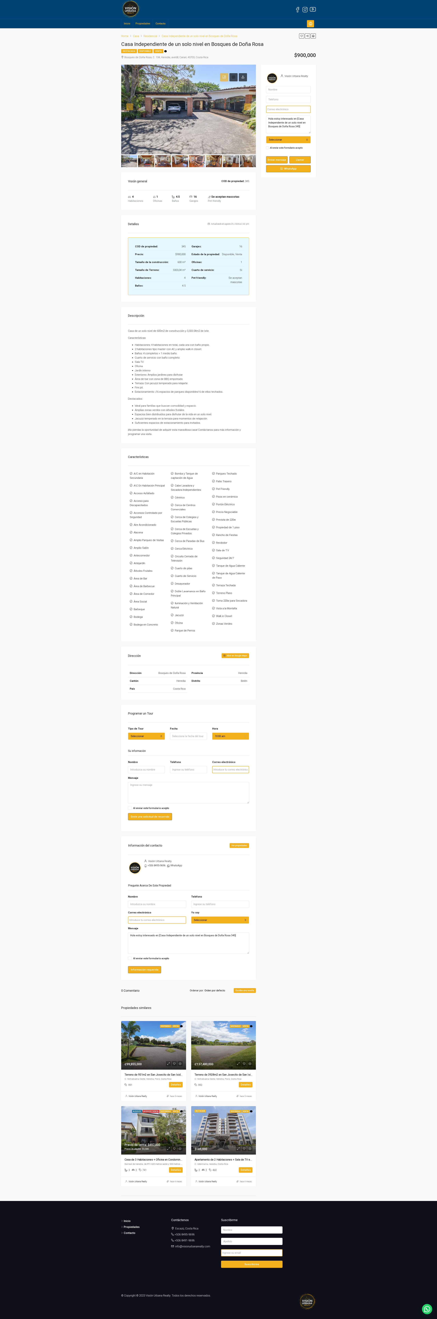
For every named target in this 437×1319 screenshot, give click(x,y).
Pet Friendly (223, 489)
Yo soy (195, 912)
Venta (158, 51)
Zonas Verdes (224, 623)
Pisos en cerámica (227, 496)
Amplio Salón (141, 547)
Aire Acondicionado (145, 524)
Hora (215, 728)
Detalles (176, 1084)
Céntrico (180, 497)
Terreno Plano (224, 593)
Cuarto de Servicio (185, 576)
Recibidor (221, 542)
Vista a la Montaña (226, 608)
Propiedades (143, 23)
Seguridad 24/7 (225, 558)
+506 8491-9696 (185, 1240)
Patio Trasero (223, 481)
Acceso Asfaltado (144, 493)
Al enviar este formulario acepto (162, 808)
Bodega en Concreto (146, 624)
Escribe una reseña (245, 990)
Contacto (161, 23)
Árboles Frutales (143, 570)
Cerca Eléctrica (184, 548)
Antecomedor (142, 555)
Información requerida (144, 969)
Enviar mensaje (277, 159)
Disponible (145, 51)
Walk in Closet (224, 616)
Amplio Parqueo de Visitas (149, 540)
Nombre (133, 762)
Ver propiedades (239, 845)
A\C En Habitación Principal (149, 485)
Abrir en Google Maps (236, 655)
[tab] (224, 77)
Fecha (174, 728)
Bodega (138, 616)
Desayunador (182, 583)
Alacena (138, 532)
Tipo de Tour (136, 728)
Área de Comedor (144, 593)
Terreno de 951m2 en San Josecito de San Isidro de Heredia (161, 1074)
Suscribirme (251, 1264)
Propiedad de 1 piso (227, 527)
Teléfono (175, 762)
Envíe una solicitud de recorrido (150, 816)
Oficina (179, 622)
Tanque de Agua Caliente (230, 565)
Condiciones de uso (181, 808)
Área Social (140, 601)
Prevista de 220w (226, 519)
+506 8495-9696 (156, 865)
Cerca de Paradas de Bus (189, 541)
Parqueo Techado (226, 473)
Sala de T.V (222, 550)
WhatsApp (176, 865)
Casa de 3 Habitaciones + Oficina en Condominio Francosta (160, 1159)
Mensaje (133, 777)
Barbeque (139, 609)
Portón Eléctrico (225, 504)
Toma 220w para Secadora (231, 600)
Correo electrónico (223, 762)
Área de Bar (140, 578)
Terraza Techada (226, 585)
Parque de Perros (185, 630)
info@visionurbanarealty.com (192, 1246)
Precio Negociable (227, 512)
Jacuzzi (179, 615)
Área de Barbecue (144, 586)
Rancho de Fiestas (227, 535)
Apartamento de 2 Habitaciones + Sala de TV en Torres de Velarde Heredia (239, 1159)
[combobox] (146, 736)
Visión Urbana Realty (138, 1096)
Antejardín (139, 563)
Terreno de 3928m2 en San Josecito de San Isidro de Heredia (231, 1074)
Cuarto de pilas (183, 568)
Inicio (127, 23)
